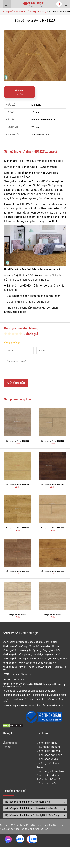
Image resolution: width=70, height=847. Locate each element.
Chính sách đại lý (47, 742)
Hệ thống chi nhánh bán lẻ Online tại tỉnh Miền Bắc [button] (31, 808)
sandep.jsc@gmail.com (22, 674)
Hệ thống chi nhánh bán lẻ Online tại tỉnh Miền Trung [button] (32, 815)
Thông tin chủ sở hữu (49, 779)
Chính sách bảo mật (49, 751)
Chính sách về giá (47, 759)
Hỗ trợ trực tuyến (47, 783)
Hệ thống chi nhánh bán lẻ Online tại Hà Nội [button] (27, 802)
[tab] (35, 801)
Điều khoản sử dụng (49, 746)
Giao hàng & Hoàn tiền (50, 771)
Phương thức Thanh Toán (48, 765)
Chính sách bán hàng (49, 755)
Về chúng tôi (10, 742)
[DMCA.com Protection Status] (13, 726)
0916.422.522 (19, 679)
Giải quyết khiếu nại (48, 775)
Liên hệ (7, 746)
